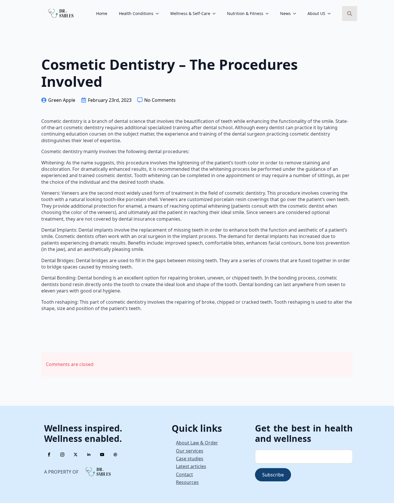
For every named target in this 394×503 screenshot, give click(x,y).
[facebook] (49, 454)
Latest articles (191, 466)
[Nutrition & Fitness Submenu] (268, 13)
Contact (184, 474)
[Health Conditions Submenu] (158, 13)
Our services (189, 451)
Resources (187, 482)
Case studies (189, 458)
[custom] (115, 454)
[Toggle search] (349, 13)
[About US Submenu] (330, 13)
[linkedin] (89, 454)
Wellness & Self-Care (190, 13)
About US (316, 13)
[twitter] (75, 454)
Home (101, 13)
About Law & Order (197, 443)
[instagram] (62, 454)
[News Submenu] (296, 13)
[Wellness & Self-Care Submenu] (215, 13)
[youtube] (102, 454)
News (285, 13)
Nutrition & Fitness (245, 13)
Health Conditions (136, 13)
